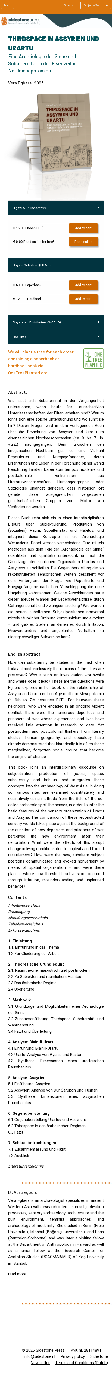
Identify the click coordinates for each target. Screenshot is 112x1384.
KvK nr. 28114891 (86, 1350)
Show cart (70, 5)
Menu (7, 5)
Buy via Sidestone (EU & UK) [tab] (32, 265)
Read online (83, 241)
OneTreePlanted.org (28, 372)
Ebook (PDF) (28, 228)
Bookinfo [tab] (20, 336)
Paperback (27, 285)
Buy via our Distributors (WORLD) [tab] (37, 322)
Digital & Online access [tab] (29, 208)
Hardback (27, 299)
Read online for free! (33, 241)
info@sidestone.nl (39, 1356)
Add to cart (83, 228)
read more (17, 1274)
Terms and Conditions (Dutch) (81, 1363)
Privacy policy (73, 1356)
